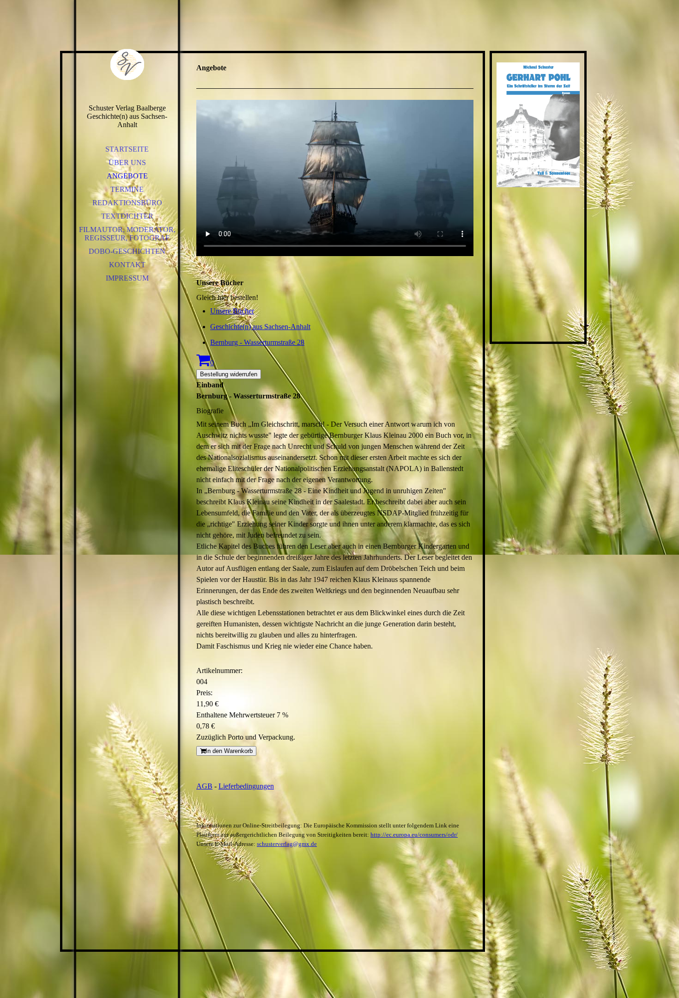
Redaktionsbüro (127, 203)
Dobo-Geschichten (127, 251)
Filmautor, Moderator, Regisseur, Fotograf (127, 234)
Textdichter (127, 216)
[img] (127, 64)
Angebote (127, 176)
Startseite (127, 149)
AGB (204, 786)
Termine (127, 189)
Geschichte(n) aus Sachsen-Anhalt (260, 327)
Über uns (127, 162)
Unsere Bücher (232, 311)
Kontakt (127, 265)
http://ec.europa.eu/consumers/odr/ (414, 834)
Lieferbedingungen (246, 786)
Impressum (127, 278)
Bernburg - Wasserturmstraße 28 (257, 342)
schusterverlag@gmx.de (287, 843)
